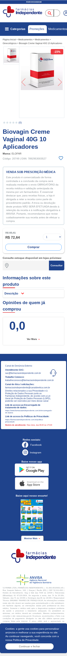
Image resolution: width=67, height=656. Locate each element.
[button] (11, 55)
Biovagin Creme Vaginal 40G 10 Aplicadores (40, 43)
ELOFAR (16, 153)
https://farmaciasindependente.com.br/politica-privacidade (24, 421)
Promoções (36, 28)
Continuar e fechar (29, 646)
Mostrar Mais (31, 538)
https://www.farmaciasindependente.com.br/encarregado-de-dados (28, 412)
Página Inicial (9, 39)
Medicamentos (57, 28)
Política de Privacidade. (26, 640)
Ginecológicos (10, 43)
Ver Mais (32, 339)
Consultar (57, 265)
